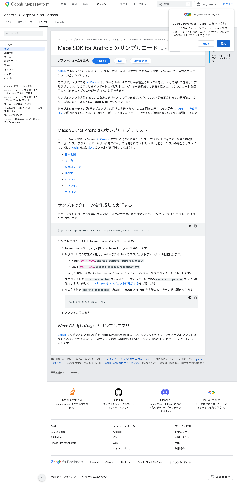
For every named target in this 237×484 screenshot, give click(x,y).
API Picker (56, 437)
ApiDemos (92, 82)
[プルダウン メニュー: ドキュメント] (113, 4)
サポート (59, 22)
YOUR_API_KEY (96, 302)
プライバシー (71, 476)
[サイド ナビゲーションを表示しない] (41, 477)
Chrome (109, 462)
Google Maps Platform (96, 39)
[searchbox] (23, 33)
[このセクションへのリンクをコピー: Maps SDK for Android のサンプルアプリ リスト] (151, 131)
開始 (223, 43)
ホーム (61, 39)
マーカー (70, 160)
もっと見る (140, 4)
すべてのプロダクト (180, 462)
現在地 (69, 173)
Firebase (126, 462)
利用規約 (180, 448)
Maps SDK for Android (40, 15)
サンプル (43, 22)
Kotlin (75, 147)
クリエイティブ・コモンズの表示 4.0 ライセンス (124, 359)
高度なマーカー (74, 167)
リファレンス (25, 22)
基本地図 (70, 154)
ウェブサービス (121, 448)
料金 (85, 4)
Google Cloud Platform (150, 462)
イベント (70, 179)
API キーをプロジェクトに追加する (117, 283)
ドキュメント (101, 4)
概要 (63, 4)
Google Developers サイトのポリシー (123, 363)
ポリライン (72, 185)
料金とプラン (182, 431)
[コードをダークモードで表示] (190, 226)
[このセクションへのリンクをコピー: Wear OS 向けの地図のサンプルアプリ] (133, 326)
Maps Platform (37, 4)
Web (115, 443)
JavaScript (140, 60)
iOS (120, 60)
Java (91, 147)
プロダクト (74, 39)
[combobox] (174, 4)
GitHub (62, 71)
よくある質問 (58, 431)
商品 (74, 4)
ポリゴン (70, 192)
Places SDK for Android (63, 443)
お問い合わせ (182, 437)
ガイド (7, 22)
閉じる (206, 43)
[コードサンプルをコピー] (195, 226)
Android (10, 15)
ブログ (124, 4)
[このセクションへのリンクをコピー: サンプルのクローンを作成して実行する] (135, 206)
